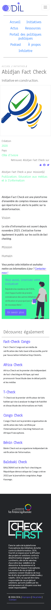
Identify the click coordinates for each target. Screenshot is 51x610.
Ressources (33, 28)
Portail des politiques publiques (25, 36)
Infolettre (25, 50)
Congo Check (13, 415)
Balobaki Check (15, 461)
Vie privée (36, 597)
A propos (26, 597)
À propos (34, 44)
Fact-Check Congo (16, 341)
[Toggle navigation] (45, 7)
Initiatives (33, 22)
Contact (12, 599)
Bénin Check (12, 442)
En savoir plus (15, 312)
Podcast (15, 44)
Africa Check (12, 364)
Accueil (15, 22)
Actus (14, 28)
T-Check (9, 392)
